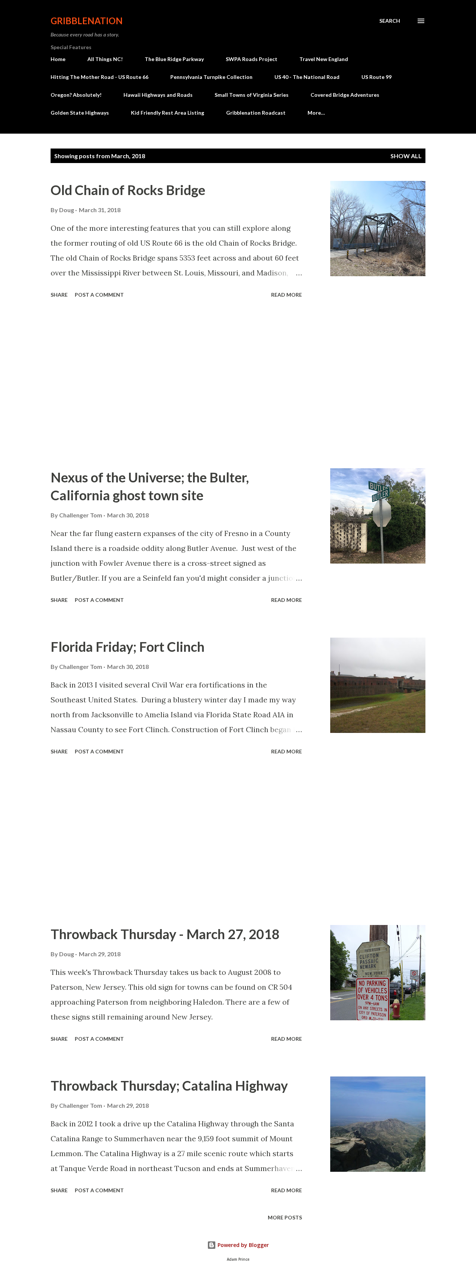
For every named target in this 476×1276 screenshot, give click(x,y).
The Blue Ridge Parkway (174, 59)
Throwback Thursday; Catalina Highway (169, 1085)
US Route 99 (376, 77)
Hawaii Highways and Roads (158, 95)
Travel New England (323, 59)
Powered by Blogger (242, 1244)
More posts (285, 1217)
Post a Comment (99, 294)
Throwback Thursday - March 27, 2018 (165, 934)
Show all (406, 155)
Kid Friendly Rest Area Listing (167, 112)
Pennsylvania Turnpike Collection (211, 77)
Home (58, 59)
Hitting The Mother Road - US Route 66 (99, 77)
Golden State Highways (80, 112)
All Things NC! (105, 59)
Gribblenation (87, 20)
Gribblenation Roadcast (256, 112)
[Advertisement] (176, 384)
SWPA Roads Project (251, 59)
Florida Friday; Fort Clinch (128, 646)
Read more (286, 294)
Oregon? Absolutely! (76, 95)
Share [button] (59, 294)
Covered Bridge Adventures (345, 95)
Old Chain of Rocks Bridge (128, 190)
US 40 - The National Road (307, 77)
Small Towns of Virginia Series (252, 95)
